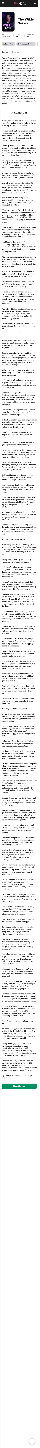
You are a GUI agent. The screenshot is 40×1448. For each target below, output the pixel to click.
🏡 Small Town (8, 44)
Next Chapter (19, 1086)
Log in (35, 3)
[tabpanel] (19, 573)
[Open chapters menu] (32, 1442)
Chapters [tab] (15, 52)
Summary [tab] (5, 52)
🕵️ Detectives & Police (25, 44)
